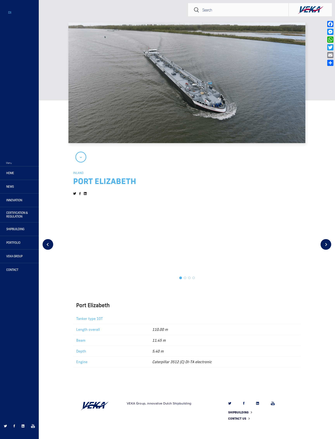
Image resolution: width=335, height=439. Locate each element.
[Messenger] (330, 32)
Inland (78, 173)
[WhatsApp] (330, 39)
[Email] (330, 55)
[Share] (330, 63)
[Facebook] (330, 24)
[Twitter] (330, 47)
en (9, 12)
